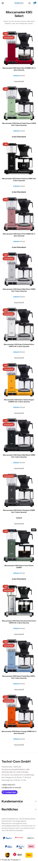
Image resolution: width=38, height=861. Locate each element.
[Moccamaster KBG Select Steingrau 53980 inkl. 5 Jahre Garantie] (19, 490)
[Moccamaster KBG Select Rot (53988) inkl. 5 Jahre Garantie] (19, 48)
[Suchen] (29, 3)
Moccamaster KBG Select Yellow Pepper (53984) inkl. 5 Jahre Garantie (19, 401)
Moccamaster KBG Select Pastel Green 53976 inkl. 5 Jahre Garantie (19, 124)
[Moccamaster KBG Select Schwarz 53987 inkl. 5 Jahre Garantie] (19, 158)
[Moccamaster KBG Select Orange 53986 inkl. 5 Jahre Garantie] (19, 711)
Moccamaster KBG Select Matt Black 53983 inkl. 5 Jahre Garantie (19, 456)
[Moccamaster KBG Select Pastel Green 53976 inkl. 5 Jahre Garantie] (19, 103)
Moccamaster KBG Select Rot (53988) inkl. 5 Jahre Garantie (19, 69)
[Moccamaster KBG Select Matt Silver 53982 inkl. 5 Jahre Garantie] (19, 269)
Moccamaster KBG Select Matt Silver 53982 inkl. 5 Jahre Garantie (19, 290)
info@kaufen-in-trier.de (11, 787)
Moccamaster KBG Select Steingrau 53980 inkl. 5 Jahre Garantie (19, 511)
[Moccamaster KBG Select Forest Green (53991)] (19, 545)
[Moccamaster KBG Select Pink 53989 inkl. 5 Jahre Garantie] (19, 214)
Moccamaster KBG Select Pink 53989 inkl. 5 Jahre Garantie (19, 235)
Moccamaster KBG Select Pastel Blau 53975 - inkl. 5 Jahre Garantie (19, 677)
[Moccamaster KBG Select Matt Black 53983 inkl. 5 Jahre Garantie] (19, 435)
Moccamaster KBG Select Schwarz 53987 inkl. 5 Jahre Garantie (19, 180)
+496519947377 (8, 785)
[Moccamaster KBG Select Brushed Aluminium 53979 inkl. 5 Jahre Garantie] (19, 601)
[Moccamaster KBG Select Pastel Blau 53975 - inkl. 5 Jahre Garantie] (19, 656)
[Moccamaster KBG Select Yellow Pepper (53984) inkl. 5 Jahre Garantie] (19, 380)
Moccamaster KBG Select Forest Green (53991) (19, 566)
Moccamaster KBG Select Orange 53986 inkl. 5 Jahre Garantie (19, 732)
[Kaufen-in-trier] (19, 3)
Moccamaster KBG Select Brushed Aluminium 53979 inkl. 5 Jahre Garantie (19, 622)
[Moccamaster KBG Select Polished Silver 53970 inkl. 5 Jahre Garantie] (19, 324)
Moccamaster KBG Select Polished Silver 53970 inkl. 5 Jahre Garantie (19, 345)
